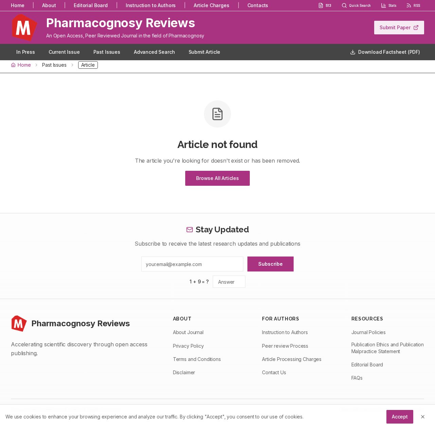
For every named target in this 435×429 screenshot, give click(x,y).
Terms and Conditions (197, 359)
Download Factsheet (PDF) (389, 52)
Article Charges (211, 5)
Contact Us (274, 372)
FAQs (357, 378)
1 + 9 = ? (199, 281)
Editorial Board (91, 5)
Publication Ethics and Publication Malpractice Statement (387, 348)
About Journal (188, 332)
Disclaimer (184, 372)
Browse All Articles (217, 178)
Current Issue (64, 52)
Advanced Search (154, 52)
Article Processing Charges (291, 359)
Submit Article (205, 52)
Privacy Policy (188, 346)
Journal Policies (368, 332)
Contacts (257, 5)
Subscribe (270, 264)
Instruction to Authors (151, 5)
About (49, 5)
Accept (400, 416)
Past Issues (106, 52)
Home (17, 5)
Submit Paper (395, 27)
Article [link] (88, 65)
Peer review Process (285, 346)
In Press (25, 52)
